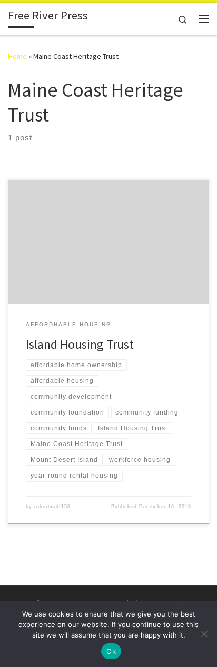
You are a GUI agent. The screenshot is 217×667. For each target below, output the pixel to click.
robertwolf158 (52, 506)
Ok (111, 651)
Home (17, 56)
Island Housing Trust (80, 344)
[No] (204, 634)
